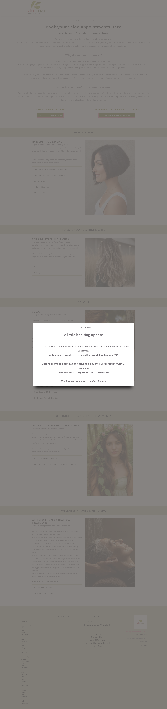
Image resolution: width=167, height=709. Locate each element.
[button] (137, 320)
